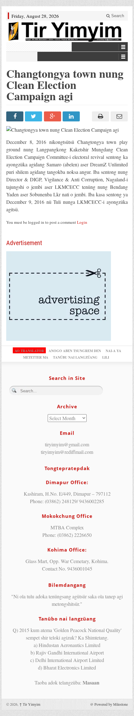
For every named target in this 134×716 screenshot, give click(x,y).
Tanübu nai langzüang (75, 357)
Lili (105, 357)
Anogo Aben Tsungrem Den (75, 350)
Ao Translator (29, 350)
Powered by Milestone (111, 704)
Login (82, 222)
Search (117, 15)
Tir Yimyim (29, 704)
